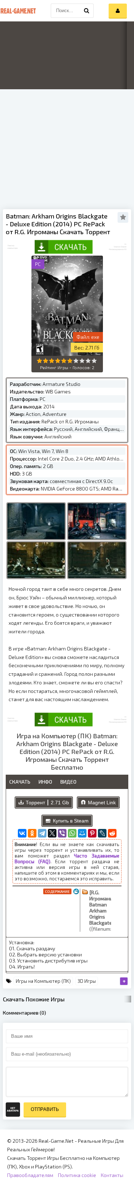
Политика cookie (77, 1175)
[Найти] (86, 11)
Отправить (45, 1109)
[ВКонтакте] (22, 833)
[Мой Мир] (82, 833)
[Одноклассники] (32, 833)
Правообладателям (30, 1175)
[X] (52, 833)
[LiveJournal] (102, 833)
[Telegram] (42, 833)
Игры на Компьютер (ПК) (43, 981)
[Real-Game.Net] (18, 10)
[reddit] (112, 833)
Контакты (112, 1175)
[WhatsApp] (72, 833)
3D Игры (87, 981)
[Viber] (62, 833)
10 (94, 361)
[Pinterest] (92, 833)
